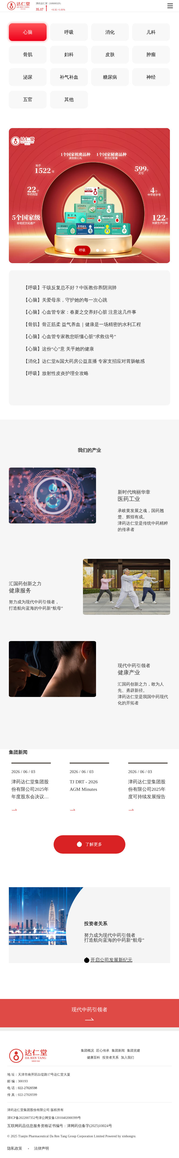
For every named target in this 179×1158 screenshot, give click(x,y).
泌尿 (27, 77)
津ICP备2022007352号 (22, 1118)
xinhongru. (129, 1136)
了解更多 (93, 844)
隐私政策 (14, 1148)
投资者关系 (110, 1057)
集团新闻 (118, 1050)
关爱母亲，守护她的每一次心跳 (65, 299)
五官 (27, 99)
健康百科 (93, 1057)
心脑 (27, 32)
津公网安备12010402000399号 (59, 1118)
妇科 (69, 54)
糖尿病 (110, 77)
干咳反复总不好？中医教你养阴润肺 (70, 287)
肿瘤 (151, 54)
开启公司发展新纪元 (111, 959)
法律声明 (41, 1148)
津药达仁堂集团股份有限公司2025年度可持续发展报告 (146, 789)
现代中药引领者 (89, 1009)
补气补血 (69, 77)
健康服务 (20, 590)
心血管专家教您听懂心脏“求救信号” (69, 336)
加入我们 (127, 1057)
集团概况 (87, 1050)
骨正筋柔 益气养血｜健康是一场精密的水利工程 (82, 324)
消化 (110, 32)
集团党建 (133, 1050)
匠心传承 (102, 1050)
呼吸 (69, 32)
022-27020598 (27, 1088)
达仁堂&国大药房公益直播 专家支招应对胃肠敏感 (84, 361)
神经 (151, 77)
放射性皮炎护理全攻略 (56, 373)
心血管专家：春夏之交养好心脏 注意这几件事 (79, 312)
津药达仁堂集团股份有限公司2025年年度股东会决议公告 (30, 789)
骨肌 (27, 54)
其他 (69, 99)
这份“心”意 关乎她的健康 (58, 348)
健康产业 (129, 672)
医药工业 (129, 499)
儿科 (151, 32)
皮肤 (110, 54)
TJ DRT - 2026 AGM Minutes (84, 785)
